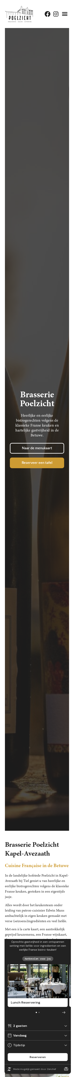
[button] (64, 13)
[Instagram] (55, 14)
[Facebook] (47, 14)
